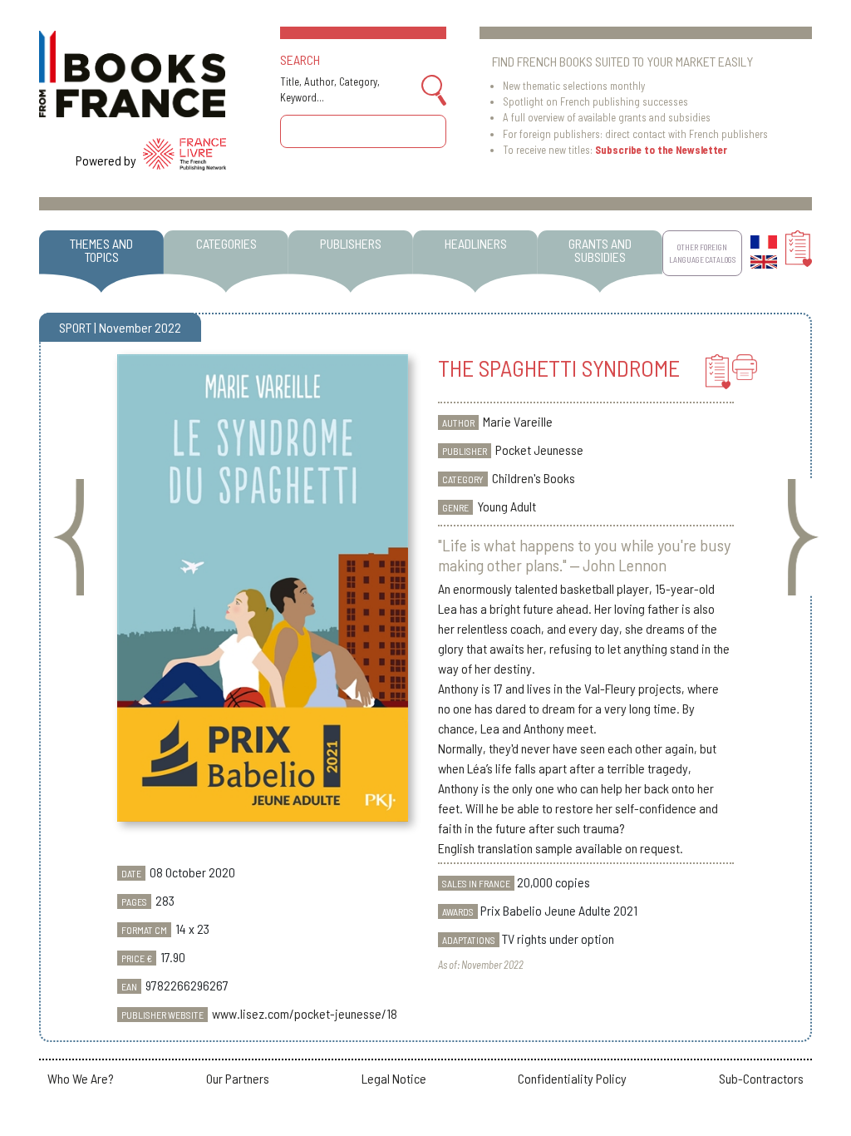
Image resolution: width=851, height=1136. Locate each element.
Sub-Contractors (761, 1078)
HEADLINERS (476, 243)
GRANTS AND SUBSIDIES (600, 249)
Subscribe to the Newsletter (661, 149)
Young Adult (506, 506)
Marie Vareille (518, 421)
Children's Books (533, 478)
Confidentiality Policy (572, 1078)
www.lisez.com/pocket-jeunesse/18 (304, 1013)
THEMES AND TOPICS (101, 249)
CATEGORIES (226, 243)
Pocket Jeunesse (539, 449)
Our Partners (237, 1078)
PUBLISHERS (350, 243)
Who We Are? (80, 1078)
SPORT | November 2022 (120, 327)
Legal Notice (394, 1078)
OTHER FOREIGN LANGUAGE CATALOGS (702, 253)
